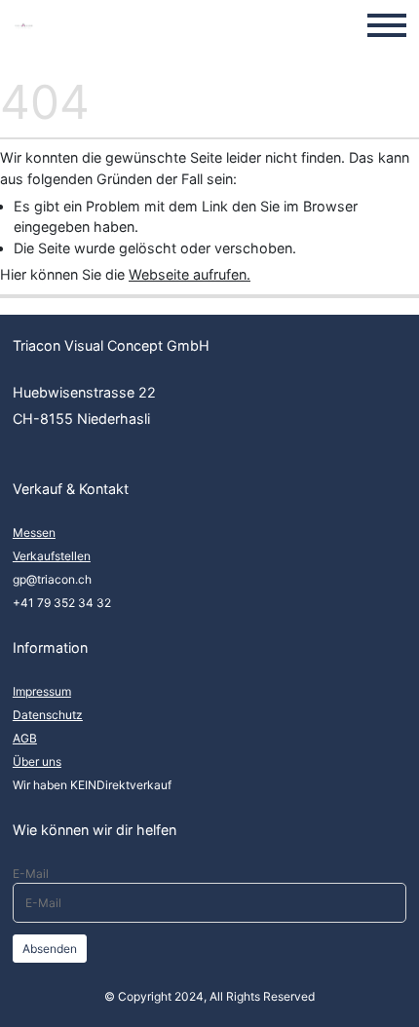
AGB (25, 738)
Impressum (42, 691)
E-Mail (31, 873)
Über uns (37, 761)
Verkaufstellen (52, 556)
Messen (34, 532)
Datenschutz (48, 714)
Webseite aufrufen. (189, 274)
